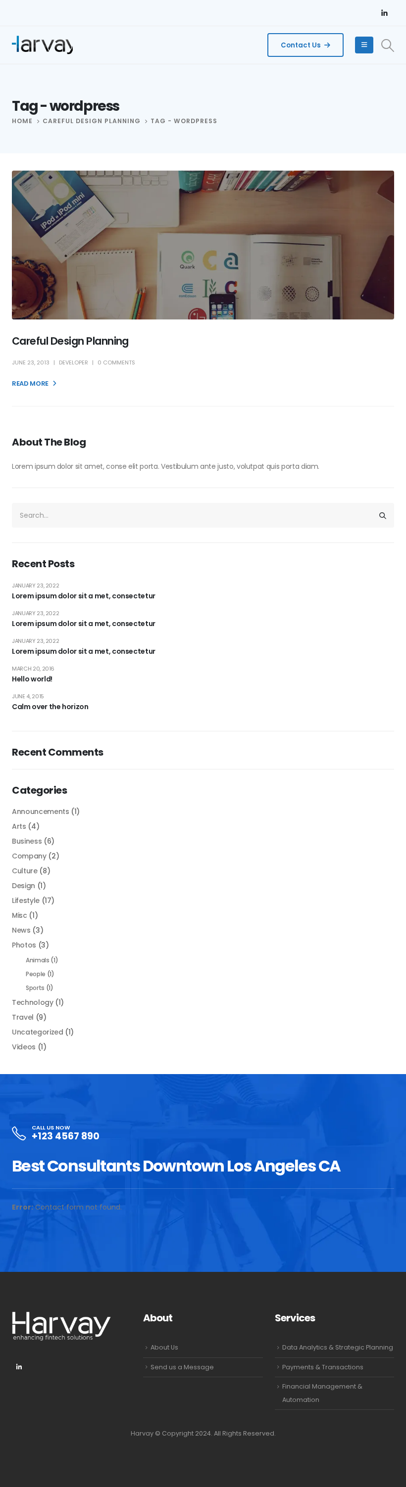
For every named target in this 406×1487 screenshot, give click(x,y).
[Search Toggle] (388, 45)
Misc (19, 915)
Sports (35, 988)
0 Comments (116, 362)
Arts (19, 826)
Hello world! (32, 679)
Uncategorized (37, 1032)
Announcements (40, 811)
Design (23, 886)
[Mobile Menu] (364, 45)
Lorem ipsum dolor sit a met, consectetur (83, 596)
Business (27, 841)
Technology (32, 1002)
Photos (24, 945)
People (36, 974)
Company (29, 856)
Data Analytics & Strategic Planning (337, 1347)
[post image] (203, 245)
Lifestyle (26, 900)
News (21, 930)
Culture (25, 871)
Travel (23, 1017)
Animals (38, 960)
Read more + (33, 383)
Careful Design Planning (70, 341)
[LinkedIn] (384, 13)
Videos (24, 1047)
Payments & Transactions (322, 1367)
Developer (73, 362)
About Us (164, 1347)
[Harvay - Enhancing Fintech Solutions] (42, 45)
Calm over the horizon (50, 707)
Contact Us (301, 45)
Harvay (142, 1433)
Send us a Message (182, 1367)
